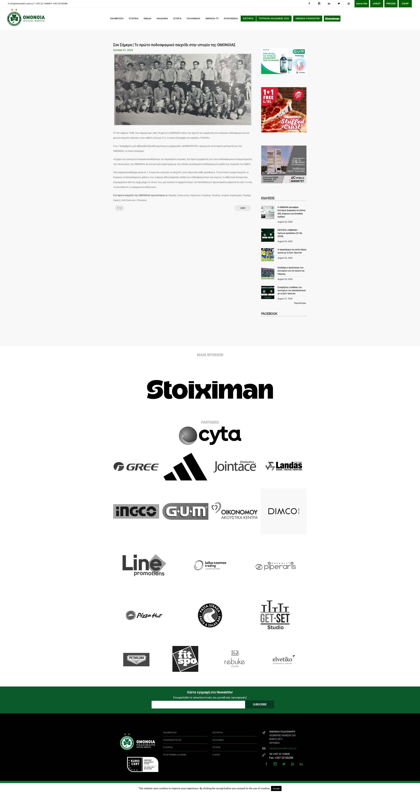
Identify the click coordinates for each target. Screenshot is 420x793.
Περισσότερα (300, 303)
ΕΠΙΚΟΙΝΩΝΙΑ (231, 18)
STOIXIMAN (332, 18)
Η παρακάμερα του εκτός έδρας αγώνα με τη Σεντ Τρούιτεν (292, 251)
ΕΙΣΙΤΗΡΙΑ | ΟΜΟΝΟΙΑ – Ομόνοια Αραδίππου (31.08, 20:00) (290, 233)
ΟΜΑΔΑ (147, 18)
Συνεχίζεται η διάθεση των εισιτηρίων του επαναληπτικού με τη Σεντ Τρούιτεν (292, 290)
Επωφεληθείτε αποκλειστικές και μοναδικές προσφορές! (210, 697)
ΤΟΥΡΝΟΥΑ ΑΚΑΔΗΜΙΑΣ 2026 (274, 18)
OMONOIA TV (212, 18)
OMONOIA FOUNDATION (308, 18)
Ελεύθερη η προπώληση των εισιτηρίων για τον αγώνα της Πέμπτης (291, 271)
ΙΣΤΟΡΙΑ (177, 18)
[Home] (11, 19)
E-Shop (405, 3)
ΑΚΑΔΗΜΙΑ (162, 18)
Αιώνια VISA (361, 3)
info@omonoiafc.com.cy (282, 748)
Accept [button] (276, 788)
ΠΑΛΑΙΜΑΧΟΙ (193, 18)
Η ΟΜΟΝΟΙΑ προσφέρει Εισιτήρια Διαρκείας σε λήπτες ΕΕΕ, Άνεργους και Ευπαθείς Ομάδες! (291, 212)
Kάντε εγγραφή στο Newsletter (210, 692)
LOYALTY (376, 3)
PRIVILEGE (391, 3)
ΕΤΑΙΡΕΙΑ (133, 18)
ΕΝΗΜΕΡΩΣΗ (117, 18)
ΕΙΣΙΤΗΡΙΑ (248, 18)
